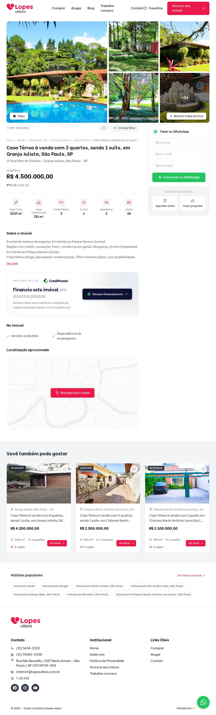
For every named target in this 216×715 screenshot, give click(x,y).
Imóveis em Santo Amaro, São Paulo (99, 586)
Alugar (76, 8)
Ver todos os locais (189, 575)
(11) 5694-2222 (28, 648)
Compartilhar (126, 128)
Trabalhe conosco (103, 673)
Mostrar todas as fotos (188, 116)
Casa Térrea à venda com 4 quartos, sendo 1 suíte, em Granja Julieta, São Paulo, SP (37, 521)
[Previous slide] (11, 483)
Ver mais (12, 263)
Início (10, 140)
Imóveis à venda (24, 586)
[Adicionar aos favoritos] (65, 469)
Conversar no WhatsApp (181, 177)
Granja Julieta (60, 140)
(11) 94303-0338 (29, 654)
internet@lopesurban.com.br (38, 672)
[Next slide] (66, 483)
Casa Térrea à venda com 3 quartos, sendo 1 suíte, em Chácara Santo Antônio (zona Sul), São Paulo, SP (106, 521)
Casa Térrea (81, 140)
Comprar (58, 8)
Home (94, 648)
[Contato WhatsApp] (203, 702)
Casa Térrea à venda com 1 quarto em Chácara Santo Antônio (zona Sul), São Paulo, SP (177, 521)
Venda (21, 140)
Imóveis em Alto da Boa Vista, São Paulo (157, 586)
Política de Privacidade (107, 661)
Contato (137, 8)
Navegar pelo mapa (75, 393)
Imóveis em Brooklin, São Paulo (88, 594)
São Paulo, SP (38, 140)
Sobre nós (97, 654)
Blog (91, 8)
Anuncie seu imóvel (181, 8)
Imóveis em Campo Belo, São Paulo (37, 594)
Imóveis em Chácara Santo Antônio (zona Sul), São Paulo (153, 594)
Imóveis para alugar (55, 586)
